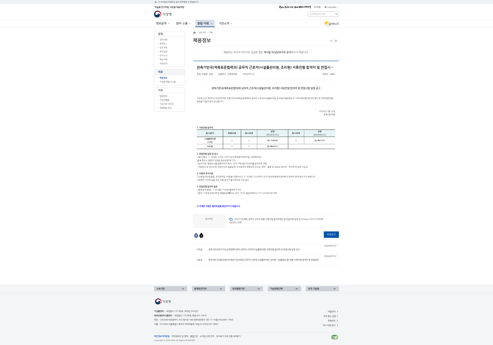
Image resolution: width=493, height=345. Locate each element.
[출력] (335, 41)
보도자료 (163, 47)
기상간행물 (164, 100)
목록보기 (331, 234)
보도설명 (163, 51)
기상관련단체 (276, 289)
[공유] (331, 41)
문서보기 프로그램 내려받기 (228, 336)
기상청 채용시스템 (168, 82)
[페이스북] (196, 235)
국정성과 (163, 63)
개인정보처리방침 (161, 336)
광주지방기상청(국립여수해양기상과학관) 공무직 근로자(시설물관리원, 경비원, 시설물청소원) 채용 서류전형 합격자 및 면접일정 (272, 258)
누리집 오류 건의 (207, 336)
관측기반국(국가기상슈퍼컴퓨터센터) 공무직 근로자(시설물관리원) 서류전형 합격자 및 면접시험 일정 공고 (272, 248)
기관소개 (224, 23)
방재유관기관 (200, 289)
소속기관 (160, 289)
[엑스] (201, 235)
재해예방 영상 (166, 108)
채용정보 (163, 78)
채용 (210, 32)
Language (331, 7)
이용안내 (332, 311)
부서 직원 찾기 (329, 325)
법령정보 (163, 96)
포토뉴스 (163, 43)
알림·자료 (203, 23)
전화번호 (332, 321)
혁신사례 (163, 59)
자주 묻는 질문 (329, 316)
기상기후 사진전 (167, 104)
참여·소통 (182, 23)
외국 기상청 (313, 289)
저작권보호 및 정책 (180, 336)
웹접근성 (194, 336)
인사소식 (163, 55)
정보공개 (161, 23)
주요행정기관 (238, 289)
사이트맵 (317, 7)
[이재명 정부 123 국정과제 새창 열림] (295, 7)
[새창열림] (331, 23)
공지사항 (163, 40)
